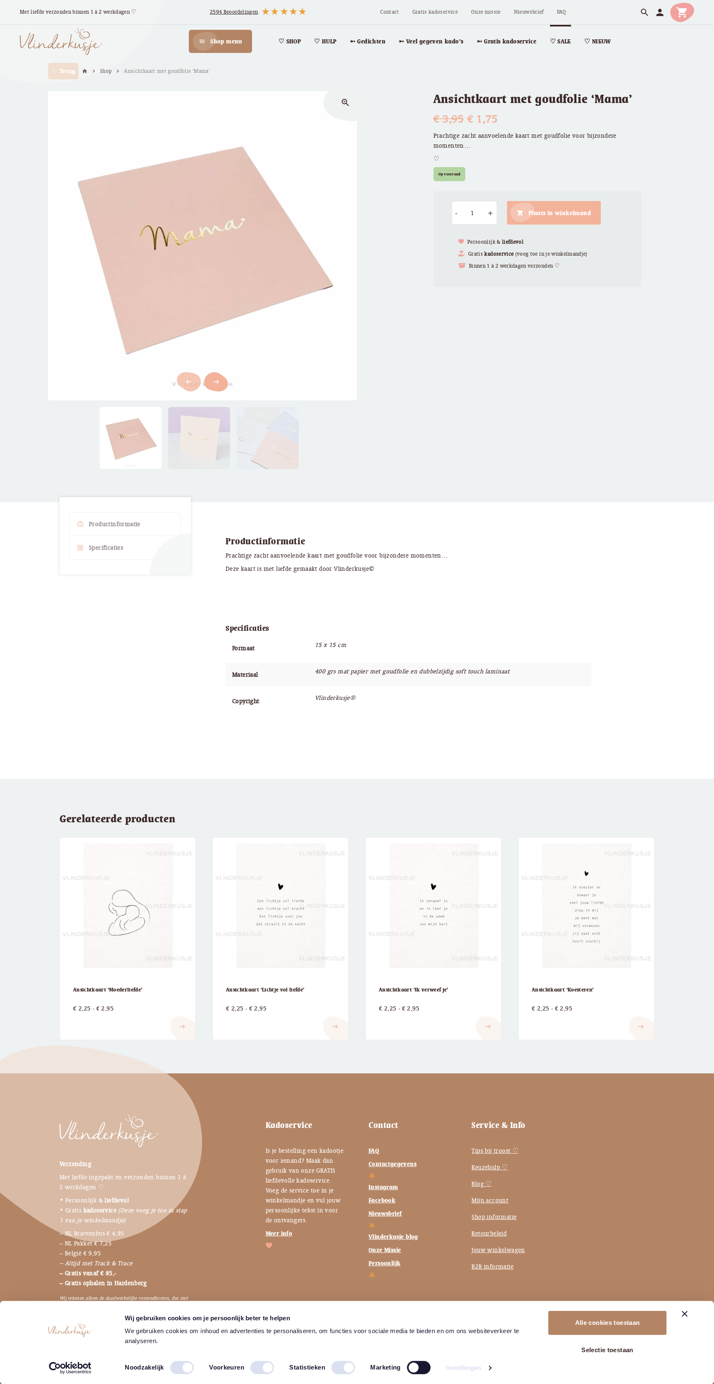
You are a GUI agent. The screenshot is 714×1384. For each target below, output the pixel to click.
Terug (63, 71)
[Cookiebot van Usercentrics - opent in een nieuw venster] (70, 1368)
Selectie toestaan (607, 1349)
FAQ (374, 1150)
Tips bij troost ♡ (494, 1150)
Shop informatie (493, 1217)
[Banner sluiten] (685, 1314)
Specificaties (99, 547)
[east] (83, 1020)
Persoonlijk (384, 1263)
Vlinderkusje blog (393, 1236)
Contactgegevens (392, 1164)
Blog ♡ (481, 1184)
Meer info (279, 1233)
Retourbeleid (489, 1233)
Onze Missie (385, 1250)
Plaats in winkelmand (559, 213)
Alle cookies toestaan (607, 1322)
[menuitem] (389, 12)
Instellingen (463, 1367)
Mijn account (489, 1200)
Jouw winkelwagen (498, 1250)
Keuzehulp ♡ (489, 1167)
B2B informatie (492, 1266)
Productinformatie (108, 524)
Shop (106, 71)
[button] (216, 382)
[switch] (253, 1364)
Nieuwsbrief (385, 1213)
